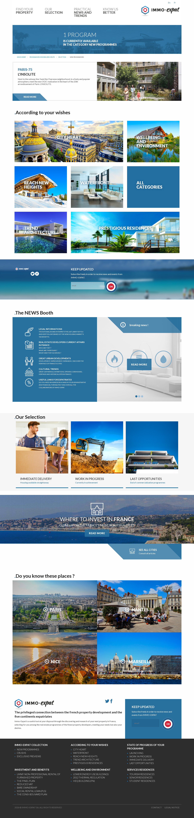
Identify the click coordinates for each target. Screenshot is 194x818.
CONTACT (156, 807)
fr (175, 2)
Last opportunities (141, 763)
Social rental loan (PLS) (31, 791)
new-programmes (77, 57)
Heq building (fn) (84, 781)
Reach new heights (85, 756)
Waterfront (81, 753)
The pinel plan (26, 781)
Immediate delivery (141, 759)
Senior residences (140, 777)
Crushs (21, 753)
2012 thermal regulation (89, 777)
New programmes (28, 749)
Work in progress (140, 756)
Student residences (142, 781)
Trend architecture (86, 759)
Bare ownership (27, 787)
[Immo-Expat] (160, 10)
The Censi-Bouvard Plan (32, 794)
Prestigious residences (88, 763)
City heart (79, 749)
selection (62, 57)
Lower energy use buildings (91, 774)
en (169, 2)
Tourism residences (141, 774)
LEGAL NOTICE (172, 807)
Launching (136, 753)
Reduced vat (25, 784)
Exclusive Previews (29, 756)
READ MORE (30, 97)
